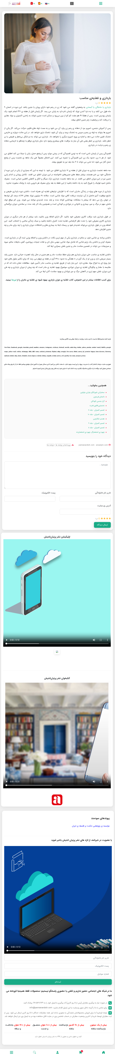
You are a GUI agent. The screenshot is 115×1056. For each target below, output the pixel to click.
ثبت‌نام (58, 982)
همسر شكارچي (99, 418)
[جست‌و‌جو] (34, 1052)
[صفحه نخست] (103, 1052)
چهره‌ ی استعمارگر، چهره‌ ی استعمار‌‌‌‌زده (90, 432)
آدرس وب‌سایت (104, 505)
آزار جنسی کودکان (98, 401)
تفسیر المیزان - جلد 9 (96, 423)
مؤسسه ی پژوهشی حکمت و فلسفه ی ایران (91, 826)
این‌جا (14, 280)
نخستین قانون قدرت (97, 405)
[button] (57, 1052)
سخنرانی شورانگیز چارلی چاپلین (93, 392)
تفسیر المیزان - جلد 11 (96, 410)
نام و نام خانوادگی (103, 493)
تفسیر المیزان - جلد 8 (96, 427)
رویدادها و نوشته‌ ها (62, 445)
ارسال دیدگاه (102, 525)
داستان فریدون (99, 396)
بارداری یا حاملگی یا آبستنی (98, 107)
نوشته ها (50, 445)
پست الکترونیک (48, 493)
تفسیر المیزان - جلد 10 (96, 414)
